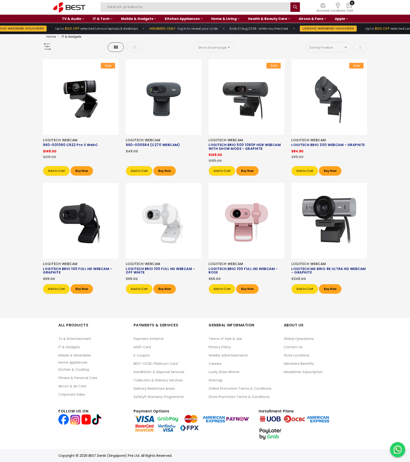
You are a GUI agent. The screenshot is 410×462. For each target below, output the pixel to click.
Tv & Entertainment (74, 338)
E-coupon (142, 355)
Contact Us (293, 347)
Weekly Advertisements (228, 355)
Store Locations (296, 355)
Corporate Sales (71, 394)
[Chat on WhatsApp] (397, 449)
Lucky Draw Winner (224, 372)
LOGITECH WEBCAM (60, 140)
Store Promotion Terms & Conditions (239, 396)
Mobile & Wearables (74, 355)
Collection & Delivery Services (158, 380)
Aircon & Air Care (72, 386)
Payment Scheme (149, 338)
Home (51, 36)
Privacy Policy (220, 347)
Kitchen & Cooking (73, 369)
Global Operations (299, 338)
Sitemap (216, 380)
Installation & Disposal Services (159, 372)
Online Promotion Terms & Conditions (240, 388)
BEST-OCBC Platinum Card (156, 363)
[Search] (295, 7)
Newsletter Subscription (303, 372)
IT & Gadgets (69, 347)
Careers (215, 363)
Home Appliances (72, 362)
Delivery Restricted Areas (154, 388)
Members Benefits (299, 363)
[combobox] (196, 7)
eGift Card (142, 347)
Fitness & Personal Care (77, 377)
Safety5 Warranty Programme (159, 396)
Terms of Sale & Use (225, 338)
